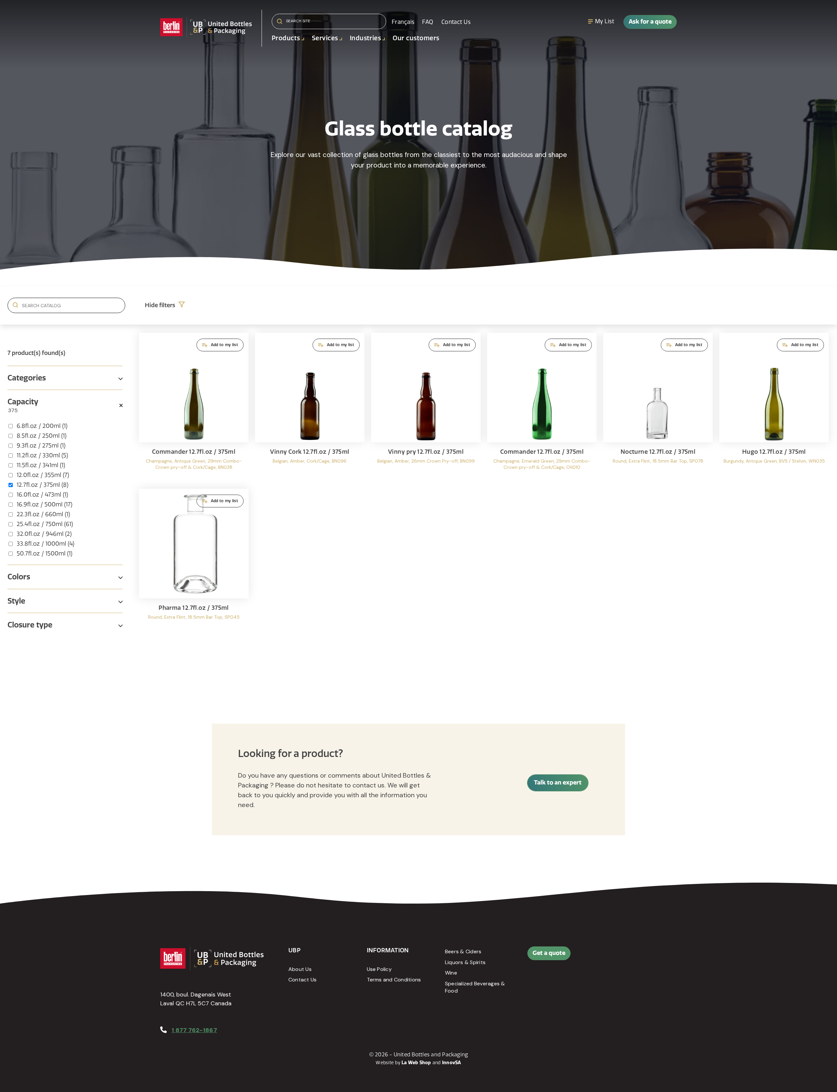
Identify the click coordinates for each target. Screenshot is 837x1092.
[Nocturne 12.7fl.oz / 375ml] (658, 407)
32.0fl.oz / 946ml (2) (44, 533)
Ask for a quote (650, 21)
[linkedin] (633, 956)
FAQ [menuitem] (427, 22)
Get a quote (549, 953)
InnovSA (451, 1063)
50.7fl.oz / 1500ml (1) (44, 553)
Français (403, 22)
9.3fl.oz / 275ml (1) (41, 445)
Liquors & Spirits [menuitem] (465, 962)
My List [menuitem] (604, 21)
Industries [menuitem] (365, 38)
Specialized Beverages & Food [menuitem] (475, 987)
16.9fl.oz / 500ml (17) (44, 504)
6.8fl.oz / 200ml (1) (42, 426)
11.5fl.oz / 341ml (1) (41, 465)
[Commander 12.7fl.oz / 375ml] (194, 407)
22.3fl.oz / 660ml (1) (43, 514)
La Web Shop (416, 1063)
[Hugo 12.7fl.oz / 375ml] (774, 407)
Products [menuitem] (286, 38)
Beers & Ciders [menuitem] (463, 951)
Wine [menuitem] (451, 972)
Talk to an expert (558, 782)
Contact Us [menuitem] (455, 22)
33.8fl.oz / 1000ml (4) (45, 543)
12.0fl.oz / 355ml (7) (43, 475)
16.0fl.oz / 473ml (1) (42, 494)
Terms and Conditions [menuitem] (394, 979)
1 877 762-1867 (194, 1030)
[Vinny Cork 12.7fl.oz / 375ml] (310, 407)
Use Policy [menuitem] (379, 969)
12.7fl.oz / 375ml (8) (42, 484)
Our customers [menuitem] (416, 38)
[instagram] (648, 956)
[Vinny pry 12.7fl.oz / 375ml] (426, 407)
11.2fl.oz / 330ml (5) (42, 455)
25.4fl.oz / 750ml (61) (45, 524)
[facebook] (619, 956)
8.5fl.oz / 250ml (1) (41, 435)
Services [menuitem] (325, 38)
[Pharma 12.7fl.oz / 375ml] (194, 563)
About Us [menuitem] (300, 969)
